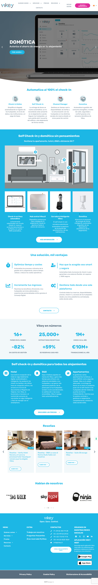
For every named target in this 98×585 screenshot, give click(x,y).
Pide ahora (17, 52)
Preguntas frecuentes (36, 536)
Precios (46, 3)
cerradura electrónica (60, 224)
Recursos (54, 3)
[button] (2, 47)
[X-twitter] (80, 536)
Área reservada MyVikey (37, 539)
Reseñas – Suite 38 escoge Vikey (76, 454)
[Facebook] (76, 536)
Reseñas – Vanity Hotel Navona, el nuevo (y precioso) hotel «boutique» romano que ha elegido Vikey (20, 457)
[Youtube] (87, 536)
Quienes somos (23, 3)
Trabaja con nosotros (35, 532)
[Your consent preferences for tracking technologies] (96, 439)
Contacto (39, 8)
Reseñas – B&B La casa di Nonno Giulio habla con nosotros (48, 455)
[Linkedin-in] (91, 536)
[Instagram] (84, 536)
